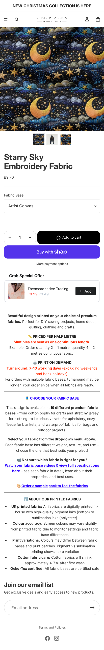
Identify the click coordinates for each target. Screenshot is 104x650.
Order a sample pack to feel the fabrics (54, 486)
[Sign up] (92, 607)
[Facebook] (47, 638)
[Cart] (97, 19)
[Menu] (6, 19)
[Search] (16, 19)
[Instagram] (57, 638)
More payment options (52, 264)
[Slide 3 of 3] (65, 139)
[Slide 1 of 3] (38, 139)
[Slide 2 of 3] (52, 139)
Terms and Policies (52, 627)
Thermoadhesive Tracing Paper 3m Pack (50, 289)
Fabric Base (13, 195)
